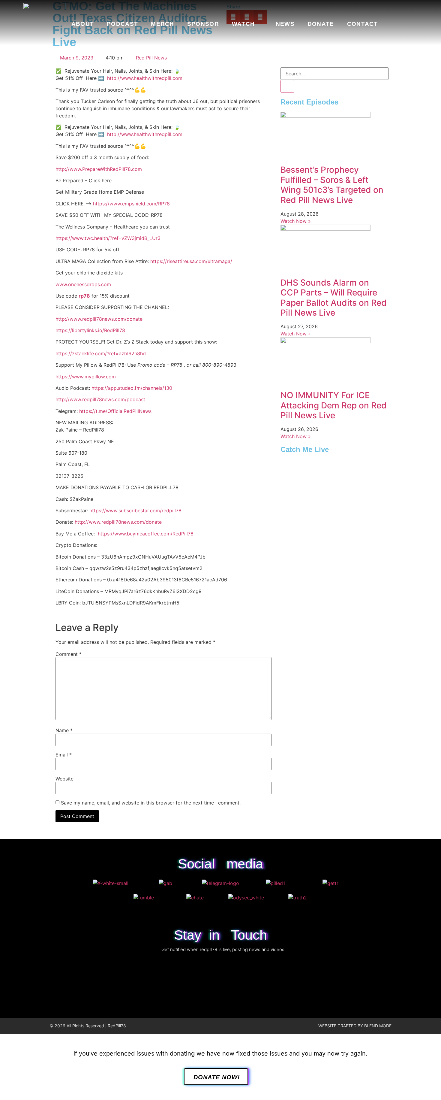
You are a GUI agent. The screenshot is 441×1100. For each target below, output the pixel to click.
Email (64, 754)
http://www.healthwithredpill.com (144, 78)
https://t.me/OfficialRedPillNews (115, 411)
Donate (321, 24)
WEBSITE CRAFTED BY (341, 1025)
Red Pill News (151, 58)
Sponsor (203, 24)
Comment (69, 654)
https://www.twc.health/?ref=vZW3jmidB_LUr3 (108, 238)
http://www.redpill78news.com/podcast (100, 399)
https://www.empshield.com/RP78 (131, 204)
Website (65, 778)
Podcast (122, 24)
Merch (162, 24)
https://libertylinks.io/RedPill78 (90, 330)
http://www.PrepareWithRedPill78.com (99, 169)
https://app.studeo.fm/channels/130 (132, 388)
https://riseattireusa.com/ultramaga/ (191, 261)
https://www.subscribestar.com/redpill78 (135, 511)
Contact (362, 24)
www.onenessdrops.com (83, 284)
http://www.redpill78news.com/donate (99, 319)
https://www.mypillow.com (86, 377)
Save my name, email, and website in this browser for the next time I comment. (151, 802)
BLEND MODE (378, 1025)
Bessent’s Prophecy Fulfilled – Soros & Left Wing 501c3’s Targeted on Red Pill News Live (331, 185)
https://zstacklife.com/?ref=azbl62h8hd (101, 353)
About (82, 24)
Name (64, 730)
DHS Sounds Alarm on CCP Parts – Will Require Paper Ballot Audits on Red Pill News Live (333, 297)
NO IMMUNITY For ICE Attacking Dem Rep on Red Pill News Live (333, 405)
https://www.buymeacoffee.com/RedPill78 (146, 534)
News (285, 24)
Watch (243, 24)
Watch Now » (295, 221)
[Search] (287, 86)
